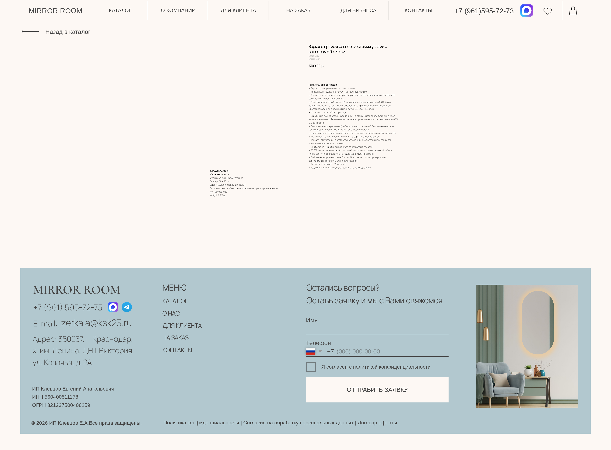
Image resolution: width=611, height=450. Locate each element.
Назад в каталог (67, 31)
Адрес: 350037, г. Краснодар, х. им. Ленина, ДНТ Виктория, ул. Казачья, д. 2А (83, 350)
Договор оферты (377, 423)
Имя (312, 320)
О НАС (171, 313)
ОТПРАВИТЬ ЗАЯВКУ (377, 389)
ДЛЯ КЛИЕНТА (182, 325)
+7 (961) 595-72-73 (67, 307)
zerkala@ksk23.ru (96, 322)
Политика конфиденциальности (201, 423)
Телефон (318, 342)
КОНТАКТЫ (177, 350)
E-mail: (45, 323)
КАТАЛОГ (175, 301)
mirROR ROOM (55, 11)
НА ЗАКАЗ (175, 337)
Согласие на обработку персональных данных (298, 423)
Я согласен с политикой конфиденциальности (376, 367)
